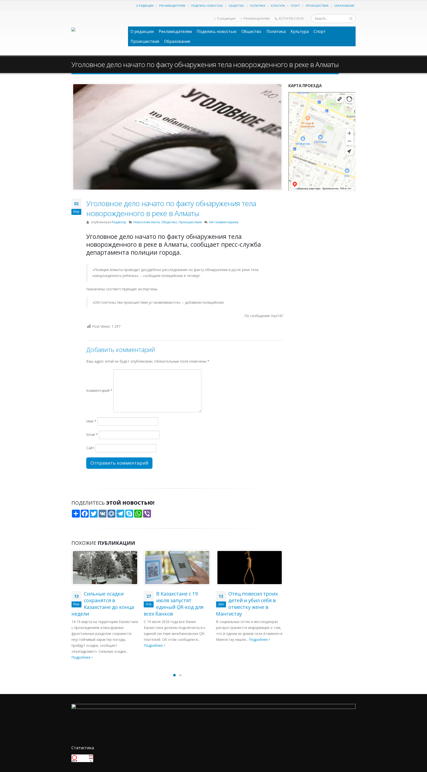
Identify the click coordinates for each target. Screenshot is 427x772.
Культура (278, 5)
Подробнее (81, 645)
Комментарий (99, 390)
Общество (236, 5)
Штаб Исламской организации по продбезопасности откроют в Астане (245, 563)
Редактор (119, 222)
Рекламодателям (172, 5)
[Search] (351, 18)
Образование (344, 5)
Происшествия (317, 5)
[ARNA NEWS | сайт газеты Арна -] (97, 32)
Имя (91, 421)
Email (92, 434)
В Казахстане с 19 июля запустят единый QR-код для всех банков (101, 603)
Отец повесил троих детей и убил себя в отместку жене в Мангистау (175, 603)
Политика (257, 5)
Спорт (295, 5)
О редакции (144, 5)
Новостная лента (146, 222)
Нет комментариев (223, 222)
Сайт (90, 448)
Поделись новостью (207, 5)
